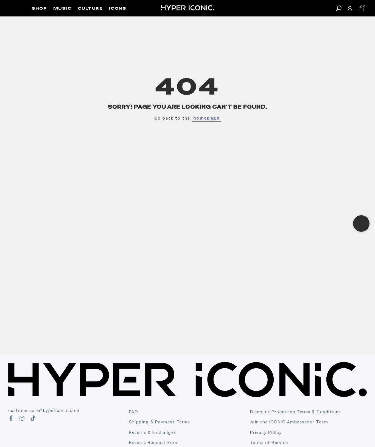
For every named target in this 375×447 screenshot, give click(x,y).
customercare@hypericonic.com (43, 410)
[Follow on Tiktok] (33, 418)
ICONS (117, 8)
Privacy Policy (266, 432)
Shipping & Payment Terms (159, 422)
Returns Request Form (154, 442)
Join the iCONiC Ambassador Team (289, 422)
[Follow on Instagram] (22, 418)
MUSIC (62, 8)
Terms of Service (269, 442)
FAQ (133, 412)
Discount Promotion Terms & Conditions (295, 412)
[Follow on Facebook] (11, 418)
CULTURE (90, 8)
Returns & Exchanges (152, 432)
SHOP (39, 8)
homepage (206, 118)
